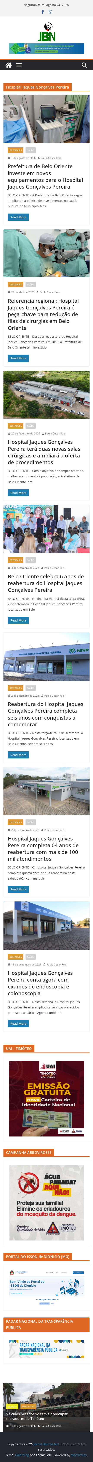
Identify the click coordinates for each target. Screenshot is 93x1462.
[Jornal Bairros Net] (8, 65)
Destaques (16, 150)
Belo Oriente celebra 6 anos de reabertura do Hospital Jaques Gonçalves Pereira (46, 583)
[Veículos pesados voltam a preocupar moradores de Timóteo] (46, 1386)
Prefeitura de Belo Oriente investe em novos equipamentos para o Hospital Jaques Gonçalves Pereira (45, 176)
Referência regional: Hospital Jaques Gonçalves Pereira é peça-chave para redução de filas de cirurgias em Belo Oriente (43, 314)
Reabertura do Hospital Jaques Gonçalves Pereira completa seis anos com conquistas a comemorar (45, 714)
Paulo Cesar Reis (51, 158)
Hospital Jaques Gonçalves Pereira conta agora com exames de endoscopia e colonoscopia (40, 983)
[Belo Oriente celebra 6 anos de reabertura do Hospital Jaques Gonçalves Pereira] (46, 529)
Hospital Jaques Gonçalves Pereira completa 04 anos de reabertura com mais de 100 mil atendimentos (43, 848)
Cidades (12, 1406)
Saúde (30, 150)
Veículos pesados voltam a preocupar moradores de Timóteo (37, 1416)
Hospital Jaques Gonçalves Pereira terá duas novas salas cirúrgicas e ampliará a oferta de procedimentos (44, 452)
